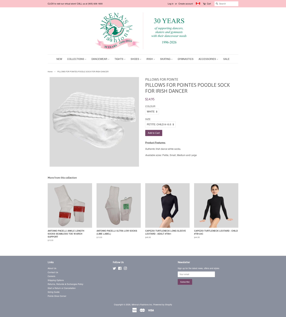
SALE (226, 59)
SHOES (135, 59)
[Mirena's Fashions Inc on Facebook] (120, 268)
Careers (51, 276)
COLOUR (150, 106)
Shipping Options (56, 280)
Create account (185, 3)
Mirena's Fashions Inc (142, 304)
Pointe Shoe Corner (57, 295)
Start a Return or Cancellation (62, 288)
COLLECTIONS (76, 59)
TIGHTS (119, 59)
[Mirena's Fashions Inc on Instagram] (125, 268)
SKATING (165, 59)
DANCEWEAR (99, 59)
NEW (59, 59)
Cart (209, 3)
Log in (171, 3)
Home (50, 71)
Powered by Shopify (162, 304)
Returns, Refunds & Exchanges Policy (65, 284)
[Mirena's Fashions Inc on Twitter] (114, 268)
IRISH (149, 59)
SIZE (148, 119)
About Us (52, 268)
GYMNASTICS (185, 59)
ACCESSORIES (208, 59)
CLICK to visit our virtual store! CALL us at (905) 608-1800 (75, 3)
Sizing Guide (54, 291)
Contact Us (53, 272)
